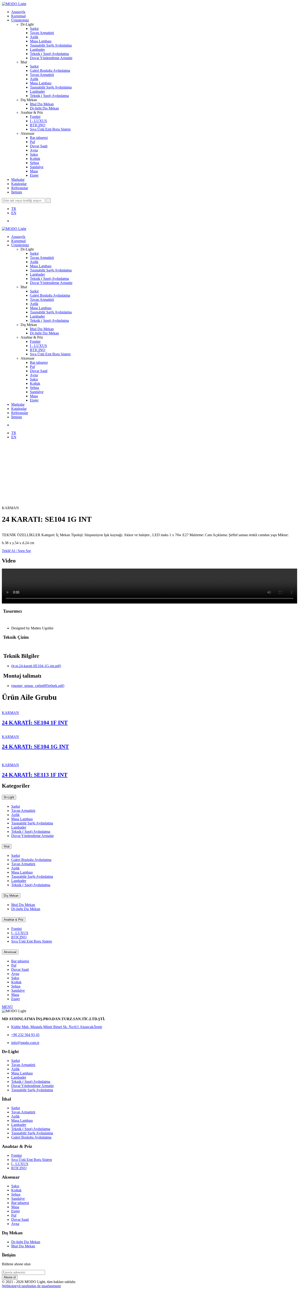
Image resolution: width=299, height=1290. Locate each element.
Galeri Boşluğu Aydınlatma (50, 70)
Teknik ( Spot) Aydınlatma (49, 54)
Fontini (35, 117)
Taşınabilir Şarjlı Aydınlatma (51, 45)
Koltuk (35, 159)
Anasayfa (18, 12)
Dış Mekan (11, 895)
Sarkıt (34, 29)
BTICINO (37, 125)
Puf (32, 142)
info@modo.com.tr (25, 1043)
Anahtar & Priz (14, 919)
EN (13, 213)
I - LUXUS (38, 121)
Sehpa (34, 163)
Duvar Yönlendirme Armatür (51, 58)
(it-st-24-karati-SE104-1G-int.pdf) (36, 666)
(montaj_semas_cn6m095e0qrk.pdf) (37, 686)
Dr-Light (9, 797)
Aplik (34, 37)
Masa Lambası (40, 41)
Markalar (18, 180)
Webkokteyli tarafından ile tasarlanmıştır (31, 1286)
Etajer (34, 175)
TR (13, 209)
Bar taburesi (39, 138)
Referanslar (19, 188)
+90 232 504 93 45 (25, 1035)
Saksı (34, 154)
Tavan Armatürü (42, 33)
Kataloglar (19, 184)
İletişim (16, 192)
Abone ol (10, 1277)
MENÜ (7, 1007)
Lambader (37, 49)
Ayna (34, 150)
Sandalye (36, 167)
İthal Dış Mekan (42, 104)
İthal (7, 846)
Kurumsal (18, 16)
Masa (34, 171)
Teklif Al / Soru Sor (16, 551)
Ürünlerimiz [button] (20, 20)
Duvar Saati (38, 146)
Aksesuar (10, 952)
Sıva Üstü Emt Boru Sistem (50, 129)
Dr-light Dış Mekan (44, 108)
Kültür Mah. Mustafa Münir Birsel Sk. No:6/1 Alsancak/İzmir (56, 1027)
